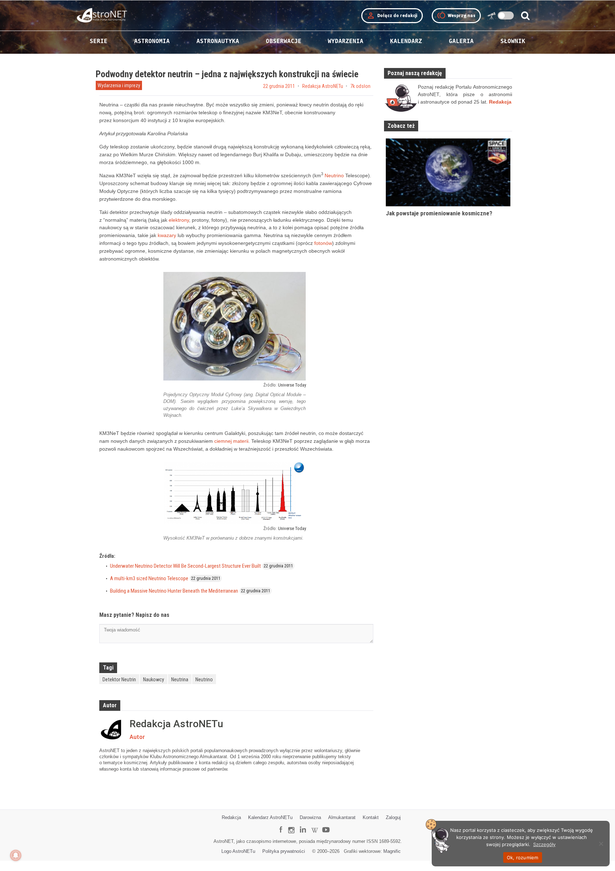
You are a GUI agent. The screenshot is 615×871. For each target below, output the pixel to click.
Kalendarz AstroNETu (270, 817)
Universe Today (292, 385)
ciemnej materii (231, 441)
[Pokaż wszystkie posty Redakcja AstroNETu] (112, 729)
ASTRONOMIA (152, 41)
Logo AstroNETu (238, 851)
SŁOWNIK (512, 41)
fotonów (323, 243)
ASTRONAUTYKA (217, 41)
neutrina (179, 679)
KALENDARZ (406, 41)
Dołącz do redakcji (392, 16)
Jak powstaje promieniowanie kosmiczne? (439, 213)
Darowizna (310, 817)
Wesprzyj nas (456, 16)
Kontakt (371, 817)
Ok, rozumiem (522, 857)
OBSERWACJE (283, 41)
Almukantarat (342, 817)
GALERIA (461, 41)
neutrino (204, 679)
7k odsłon (360, 86)
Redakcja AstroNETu (322, 86)
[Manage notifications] (15, 855)
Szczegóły (544, 844)
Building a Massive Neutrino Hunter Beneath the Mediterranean (174, 591)
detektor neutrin (119, 679)
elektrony (179, 220)
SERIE (98, 41)
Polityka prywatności (283, 851)
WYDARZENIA (345, 41)
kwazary (167, 235)
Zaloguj (393, 817)
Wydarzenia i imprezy (119, 85)
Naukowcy (153, 679)
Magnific (392, 851)
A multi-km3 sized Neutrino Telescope (149, 578)
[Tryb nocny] (506, 15)
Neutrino (334, 175)
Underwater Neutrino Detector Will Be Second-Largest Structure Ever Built (185, 566)
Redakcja (231, 817)
